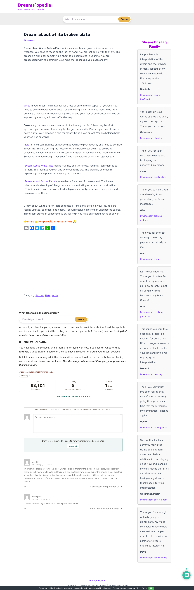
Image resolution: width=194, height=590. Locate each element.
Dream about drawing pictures (151, 218)
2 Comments (29, 40)
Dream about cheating (151, 138)
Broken (40, 295)
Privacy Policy (97, 580)
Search (124, 19)
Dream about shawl (150, 259)
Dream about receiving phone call (151, 314)
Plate (26, 144)
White (27, 105)
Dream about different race (153, 499)
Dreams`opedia (34, 5)
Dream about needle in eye (153, 557)
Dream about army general (153, 427)
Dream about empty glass (153, 177)
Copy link (73, 446)
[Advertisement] (73, 84)
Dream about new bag (151, 374)
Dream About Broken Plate (40, 181)
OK (151, 588)
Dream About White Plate (39, 165)
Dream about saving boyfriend (150, 97)
